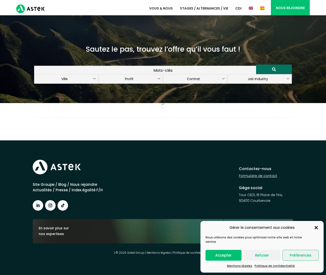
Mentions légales (239, 266)
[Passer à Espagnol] (262, 8)
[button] (316, 227)
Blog (62, 184)
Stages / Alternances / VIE (204, 8)
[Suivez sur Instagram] (50, 205)
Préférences (300, 255)
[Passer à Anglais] (251, 8)
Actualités (42, 189)
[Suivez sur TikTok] (63, 205)
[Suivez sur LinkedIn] (38, 205)
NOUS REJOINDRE (290, 8)
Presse (62, 189)
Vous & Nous (161, 8)
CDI (238, 8)
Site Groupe (44, 184)
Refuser (262, 255)
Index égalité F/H (87, 189)
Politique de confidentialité (275, 266)
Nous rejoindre (83, 184)
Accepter (223, 255)
